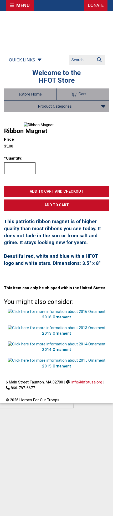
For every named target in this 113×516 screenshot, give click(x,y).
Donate (96, 5)
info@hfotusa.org (86, 382)
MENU (22, 5)
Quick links (22, 60)
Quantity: (13, 158)
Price (9, 139)
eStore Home (30, 94)
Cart (82, 94)
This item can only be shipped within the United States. (55, 288)
